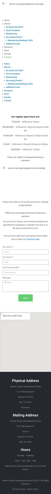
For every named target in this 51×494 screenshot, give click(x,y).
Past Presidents (13, 30)
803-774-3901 (25, 402)
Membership (11, 34)
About (7, 24)
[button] (25, 60)
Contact (7, 57)
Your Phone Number (10, 267)
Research (8, 47)
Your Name (7, 247)
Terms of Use (32, 489)
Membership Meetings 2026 (20, 40)
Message (6, 278)
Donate (7, 54)
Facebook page (32, 239)
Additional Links (13, 44)
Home (7, 20)
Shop (6, 50)
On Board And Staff (14, 27)
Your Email (7, 257)
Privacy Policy (19, 489)
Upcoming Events (14, 37)
